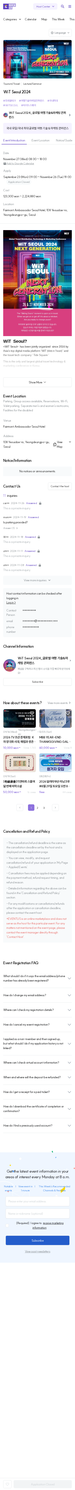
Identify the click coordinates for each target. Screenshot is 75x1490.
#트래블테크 (9, 100)
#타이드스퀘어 (28, 105)
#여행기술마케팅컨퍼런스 (31, 100)
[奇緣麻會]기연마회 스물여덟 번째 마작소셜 (19, 784)
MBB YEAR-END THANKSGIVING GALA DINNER (55, 739)
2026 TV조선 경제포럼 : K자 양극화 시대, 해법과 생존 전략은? (18, 739)
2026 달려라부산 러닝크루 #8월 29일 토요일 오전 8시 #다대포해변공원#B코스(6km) (54, 784)
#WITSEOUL (10, 105)
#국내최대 (52, 100)
